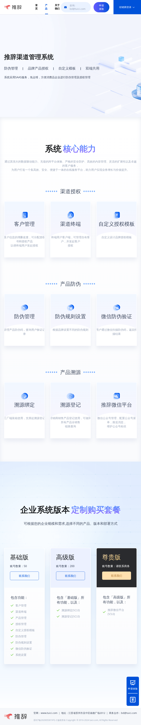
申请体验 (101, 7)
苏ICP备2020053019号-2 (45, 720)
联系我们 (24, 576)
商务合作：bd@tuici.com (123, 713)
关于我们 (57, 6)
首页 (36, 6)
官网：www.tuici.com (45, 713)
